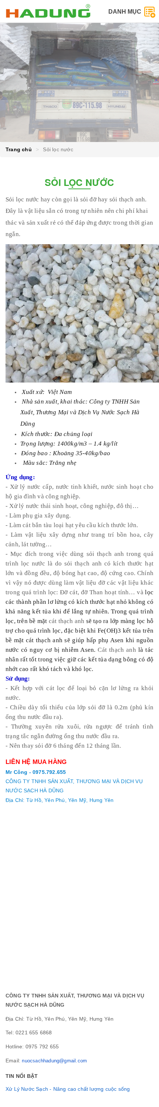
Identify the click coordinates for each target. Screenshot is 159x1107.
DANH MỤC (126, 11)
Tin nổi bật (22, 1076)
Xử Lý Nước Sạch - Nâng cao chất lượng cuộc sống (68, 1089)
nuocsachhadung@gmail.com (54, 1060)
